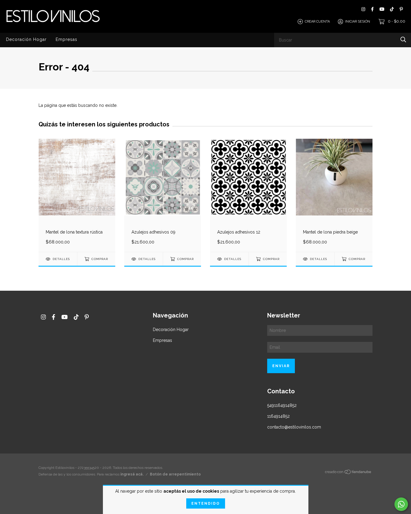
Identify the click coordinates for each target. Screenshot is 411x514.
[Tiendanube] (348, 472)
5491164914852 (282, 405)
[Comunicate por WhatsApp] (401, 504)
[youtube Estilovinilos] (382, 9)
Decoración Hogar (26, 39)
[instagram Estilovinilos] (363, 9)
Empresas (66, 39)
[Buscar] (403, 39)
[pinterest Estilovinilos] (401, 9)
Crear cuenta (317, 21)
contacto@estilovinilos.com (294, 427)
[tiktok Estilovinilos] (392, 9)
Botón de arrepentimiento (175, 474)
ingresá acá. (132, 474)
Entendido (205, 503)
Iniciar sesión (357, 21)
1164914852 (278, 416)
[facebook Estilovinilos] (372, 9)
